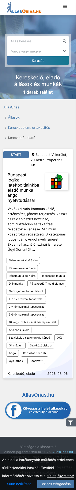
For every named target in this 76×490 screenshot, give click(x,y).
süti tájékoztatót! (60, 476)
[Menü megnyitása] (65, 6)
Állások (14, 117)
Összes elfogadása (56, 484)
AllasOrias (11, 107)
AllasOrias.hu (62, 452)
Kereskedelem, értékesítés (29, 127)
